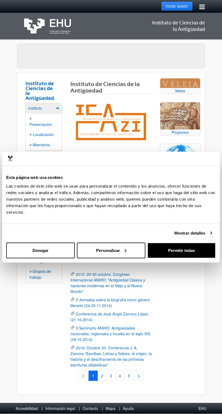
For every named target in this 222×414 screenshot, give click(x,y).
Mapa (110, 408)
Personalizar (108, 250)
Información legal (60, 408)
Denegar (40, 250)
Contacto (90, 408)
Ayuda (128, 408)
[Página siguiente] (138, 376)
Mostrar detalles (189, 233)
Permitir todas (181, 250)
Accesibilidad (27, 408)
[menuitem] (43, 126)
